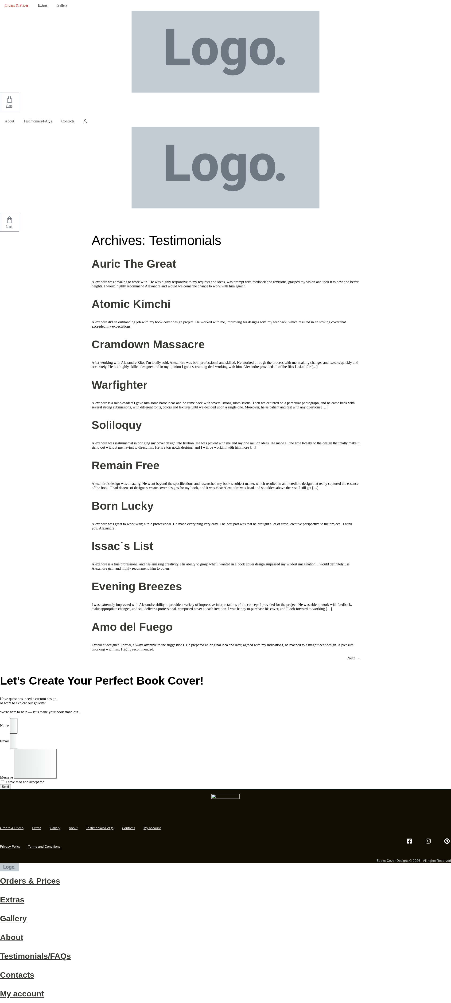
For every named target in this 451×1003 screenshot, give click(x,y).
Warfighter (120, 385)
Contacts (67, 121)
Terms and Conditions (44, 846)
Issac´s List (122, 546)
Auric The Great (134, 264)
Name (5, 726)
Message (7, 777)
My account (152, 828)
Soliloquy (117, 425)
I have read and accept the (36, 782)
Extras (42, 5)
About (9, 121)
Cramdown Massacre (148, 344)
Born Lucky (123, 506)
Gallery (62, 5)
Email (5, 741)
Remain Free (125, 465)
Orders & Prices (16, 5)
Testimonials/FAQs (37, 121)
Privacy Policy (56, 782)
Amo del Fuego (132, 627)
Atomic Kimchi (131, 304)
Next (353, 658)
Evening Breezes (137, 586)
